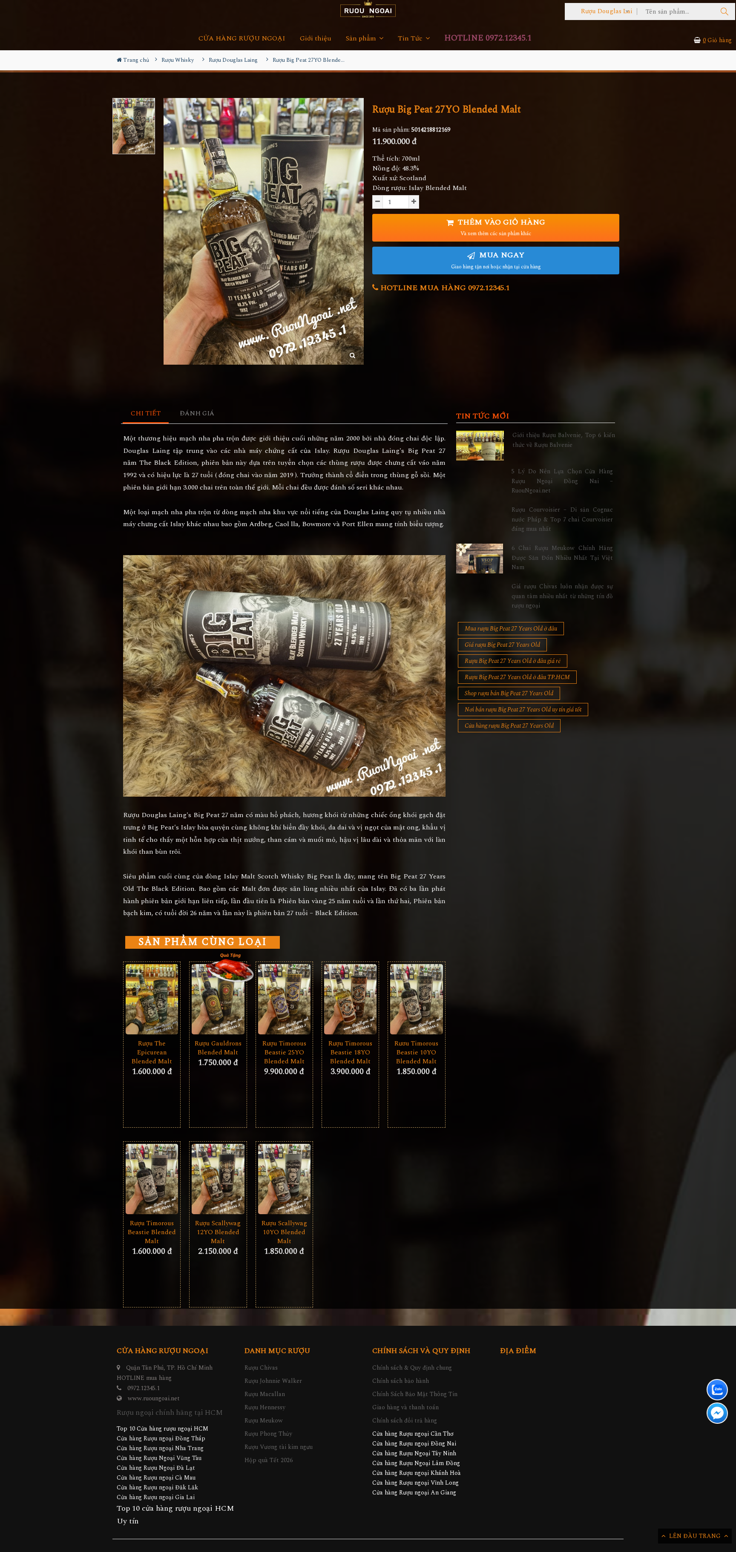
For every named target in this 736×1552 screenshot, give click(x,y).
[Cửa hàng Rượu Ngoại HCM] (368, 8)
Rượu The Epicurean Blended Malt (152, 1052)
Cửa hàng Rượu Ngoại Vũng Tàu (159, 1458)
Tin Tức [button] (411, 38)
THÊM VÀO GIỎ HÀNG (500, 227)
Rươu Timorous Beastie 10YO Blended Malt (416, 1052)
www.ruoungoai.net (154, 1398)
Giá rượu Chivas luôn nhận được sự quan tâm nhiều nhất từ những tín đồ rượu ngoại (562, 596)
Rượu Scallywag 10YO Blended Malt (284, 1232)
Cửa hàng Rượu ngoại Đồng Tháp (161, 1438)
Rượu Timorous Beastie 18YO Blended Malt (350, 1052)
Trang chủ (135, 60)
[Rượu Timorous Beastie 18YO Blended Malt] (350, 999)
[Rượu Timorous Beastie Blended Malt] (152, 1179)
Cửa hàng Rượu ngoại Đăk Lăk (157, 1487)
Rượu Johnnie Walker (273, 1380)
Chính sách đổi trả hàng (404, 1420)
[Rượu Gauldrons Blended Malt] (218, 999)
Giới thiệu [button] (315, 38)
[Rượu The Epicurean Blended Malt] (152, 999)
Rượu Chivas (261, 1367)
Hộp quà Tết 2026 (268, 1460)
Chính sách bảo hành (400, 1380)
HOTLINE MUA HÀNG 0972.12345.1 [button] (444, 288)
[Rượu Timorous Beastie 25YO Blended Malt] (284, 999)
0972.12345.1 (143, 1388)
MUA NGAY (496, 260)
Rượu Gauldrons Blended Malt (218, 1048)
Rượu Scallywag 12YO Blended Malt (218, 1232)
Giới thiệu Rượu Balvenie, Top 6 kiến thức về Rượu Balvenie (563, 440)
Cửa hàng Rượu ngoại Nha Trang (160, 1448)
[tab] (146, 414)
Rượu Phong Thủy (268, 1433)
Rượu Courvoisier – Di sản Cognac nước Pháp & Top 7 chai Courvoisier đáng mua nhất (562, 519)
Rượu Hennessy (264, 1407)
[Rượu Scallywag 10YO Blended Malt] (284, 1179)
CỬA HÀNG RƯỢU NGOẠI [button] (241, 38)
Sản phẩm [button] (362, 38)
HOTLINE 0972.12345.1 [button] (488, 38)
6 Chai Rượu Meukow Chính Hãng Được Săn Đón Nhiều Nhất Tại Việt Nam (562, 558)
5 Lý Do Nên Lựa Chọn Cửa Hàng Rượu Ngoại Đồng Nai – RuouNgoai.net (562, 481)
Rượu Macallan (264, 1394)
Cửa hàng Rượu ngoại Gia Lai (156, 1497)
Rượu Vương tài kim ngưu (278, 1447)
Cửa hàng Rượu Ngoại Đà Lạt (156, 1467)
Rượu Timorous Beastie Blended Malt (152, 1232)
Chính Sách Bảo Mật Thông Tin (414, 1394)
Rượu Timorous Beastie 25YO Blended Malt (284, 1052)
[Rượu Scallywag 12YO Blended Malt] (218, 1179)
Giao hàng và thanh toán (405, 1407)
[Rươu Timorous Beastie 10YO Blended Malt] (416, 999)
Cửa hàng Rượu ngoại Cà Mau (156, 1477)
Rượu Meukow (263, 1420)
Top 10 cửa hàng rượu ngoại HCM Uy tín (175, 1515)
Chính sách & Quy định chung (412, 1367)
